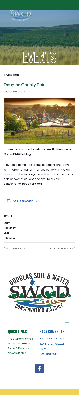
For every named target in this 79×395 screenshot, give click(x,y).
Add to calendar (23, 201)
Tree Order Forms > (21, 338)
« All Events (11, 74)
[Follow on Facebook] (39, 368)
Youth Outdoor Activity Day (60, 248)
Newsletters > (17, 353)
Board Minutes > (19, 343)
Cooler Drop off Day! (16, 248)
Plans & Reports (18, 348)
